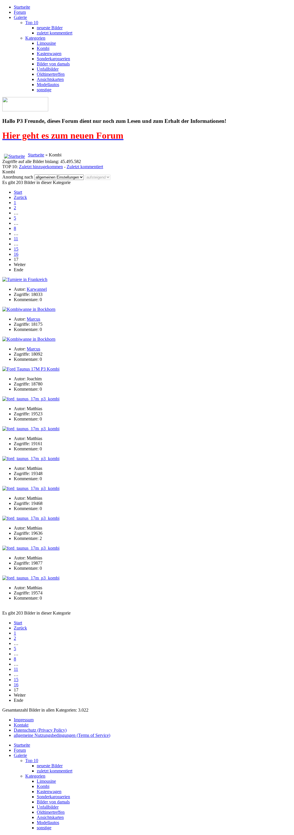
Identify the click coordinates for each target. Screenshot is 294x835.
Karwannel (37, 289)
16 (16, 254)
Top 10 (31, 22)
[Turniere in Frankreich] (24, 279)
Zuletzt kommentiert (85, 166)
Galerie (20, 17)
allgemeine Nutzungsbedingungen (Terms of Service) (62, 735)
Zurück (20, 197)
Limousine (46, 43)
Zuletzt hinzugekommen (41, 166)
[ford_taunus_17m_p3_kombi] (30, 398)
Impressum (24, 719)
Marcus (33, 319)
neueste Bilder (50, 27)
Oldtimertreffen (51, 74)
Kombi (43, 48)
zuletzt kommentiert (54, 32)
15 (16, 249)
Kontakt (21, 724)
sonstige (44, 89)
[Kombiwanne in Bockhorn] (28, 309)
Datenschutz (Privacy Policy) (40, 730)
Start (18, 192)
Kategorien (35, 38)
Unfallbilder (48, 69)
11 (16, 238)
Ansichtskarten (50, 79)
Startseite (22, 7)
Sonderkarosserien (53, 58)
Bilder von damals (53, 63)
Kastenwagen (49, 53)
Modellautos (48, 84)
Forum (20, 12)
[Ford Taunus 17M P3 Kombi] (30, 369)
